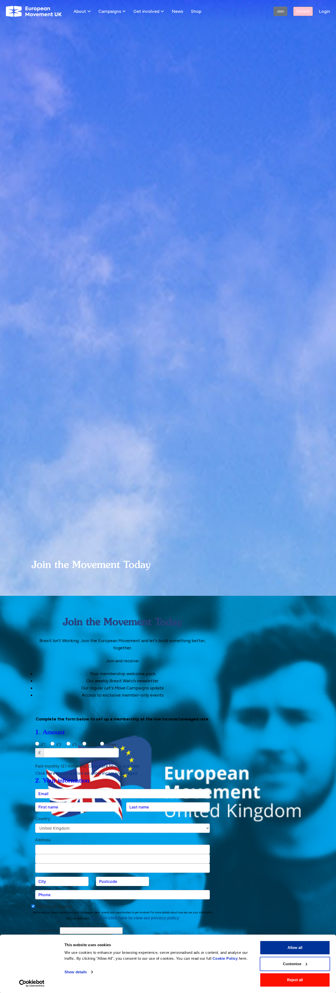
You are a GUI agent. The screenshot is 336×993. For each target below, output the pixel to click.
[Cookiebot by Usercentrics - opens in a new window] (31, 983)
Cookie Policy (225, 958)
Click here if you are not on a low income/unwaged (86, 773)
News (177, 11)
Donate (303, 11)
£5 (74, 744)
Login (324, 11)
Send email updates (54, 906)
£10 (91, 744)
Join (280, 11)
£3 (58, 744)
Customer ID (47, 930)
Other (111, 744)
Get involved (146, 11)
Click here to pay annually (114, 766)
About (80, 11)
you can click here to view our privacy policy (135, 918)
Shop (196, 11)
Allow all (295, 947)
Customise (292, 964)
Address (42, 839)
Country (42, 818)
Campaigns (109, 11)
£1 (43, 744)
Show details (75, 972)
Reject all (295, 980)
